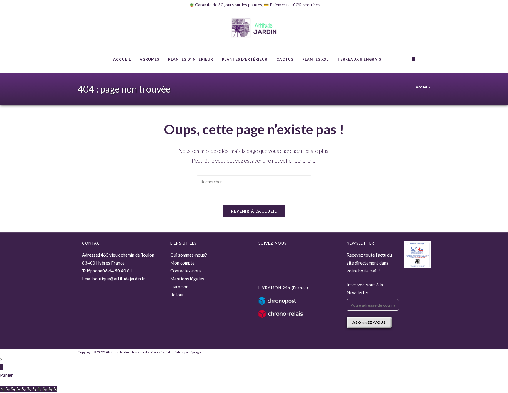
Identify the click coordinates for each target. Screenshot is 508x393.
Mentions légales (187, 278)
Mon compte (182, 262)
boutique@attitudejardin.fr (119, 278)
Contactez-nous (186, 270)
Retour (177, 294)
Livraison (179, 286)
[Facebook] (263, 257)
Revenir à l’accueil (254, 211)
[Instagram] (263, 269)
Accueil (422, 87)
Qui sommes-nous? (188, 254)
